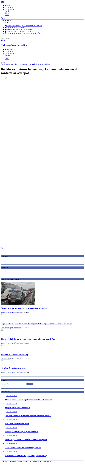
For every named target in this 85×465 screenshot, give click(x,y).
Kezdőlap (8, 5)
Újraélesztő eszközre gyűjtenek (14, 368)
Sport (6, 13)
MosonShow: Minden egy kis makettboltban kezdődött (24, 26)
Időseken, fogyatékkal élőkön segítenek (19, 29)
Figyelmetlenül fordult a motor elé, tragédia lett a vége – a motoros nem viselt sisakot (36, 324)
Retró (7, 15)
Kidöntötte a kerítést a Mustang (14, 355)
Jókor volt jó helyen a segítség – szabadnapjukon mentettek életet (28, 339)
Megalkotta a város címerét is (15, 27)
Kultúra (7, 11)
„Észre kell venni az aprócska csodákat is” (20, 31)
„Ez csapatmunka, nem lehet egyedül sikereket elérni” (23, 33)
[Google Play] (2, 18)
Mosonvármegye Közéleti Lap (11, 312)
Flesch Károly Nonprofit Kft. (22, 461)
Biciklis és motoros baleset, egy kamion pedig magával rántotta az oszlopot (25, 64)
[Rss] (4, 18)
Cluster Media (46, 461)
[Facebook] (1, 18)
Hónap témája (9, 9)
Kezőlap (3, 62)
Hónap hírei (9, 7)
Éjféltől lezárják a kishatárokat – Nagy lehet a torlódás (24, 308)
